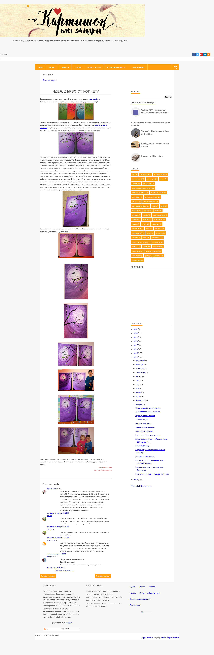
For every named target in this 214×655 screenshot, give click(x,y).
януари (139, 404)
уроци (145, 246)
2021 (136, 329)
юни (138, 384)
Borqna (49, 556)
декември (140, 360)
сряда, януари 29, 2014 (56, 567)
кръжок (145, 215)
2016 (136, 349)
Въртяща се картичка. (144, 431)
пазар (134, 224)
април (138, 392)
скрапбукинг (156, 237)
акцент (162, 179)
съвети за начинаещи (139, 242)
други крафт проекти (139, 206)
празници (155, 224)
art (133, 174)
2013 (136, 479)
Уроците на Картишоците (150, 593)
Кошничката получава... (145, 456)
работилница (136, 228)
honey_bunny (52, 488)
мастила (135, 219)
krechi (49, 516)
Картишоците (136, 179)
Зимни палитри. (141, 419)
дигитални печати (151, 197)
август (138, 376)
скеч (144, 237)
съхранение (156, 242)
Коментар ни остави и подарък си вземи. (152, 474)
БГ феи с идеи (159, 174)
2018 (136, 341)
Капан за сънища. (142, 445)
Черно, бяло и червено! (145, 427)
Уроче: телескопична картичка (147, 411)
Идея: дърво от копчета (145, 415)
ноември (139, 364)
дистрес (135, 201)
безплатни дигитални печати (141, 188)
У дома (133, 586)
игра (153, 206)
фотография (136, 251)
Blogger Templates (147, 638)
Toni (48, 529)
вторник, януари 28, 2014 (56, 554)
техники (134, 246)
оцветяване (158, 219)
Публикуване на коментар (64, 570)
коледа (134, 215)
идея (162, 206)
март (138, 396)
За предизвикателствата (140, 599)
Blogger (69, 622)
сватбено (135, 237)
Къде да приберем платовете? (148, 435)
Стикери (65, 67)
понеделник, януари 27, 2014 (58, 513)
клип (156, 210)
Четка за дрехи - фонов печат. (147, 408)
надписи (145, 219)
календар (135, 210)
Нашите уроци (94, 67)
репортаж (158, 228)
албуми (134, 183)
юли (138, 380)
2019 (136, 337)
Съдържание (138, 67)
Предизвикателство (116, 67)
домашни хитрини (149, 201)
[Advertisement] (147, 305)
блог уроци (135, 197)
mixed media (144, 174)
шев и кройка (136, 260)
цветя (147, 256)
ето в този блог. (94, 99)
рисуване (159, 233)
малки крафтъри (158, 215)
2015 (136, 353)
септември (140, 372)
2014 (136, 357)
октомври (140, 368)
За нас (52, 67)
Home (40, 67)
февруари (140, 400)
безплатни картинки (138, 192)
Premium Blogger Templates (170, 638)
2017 (136, 345)
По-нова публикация (48, 576)
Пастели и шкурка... (143, 423)
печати (144, 224)
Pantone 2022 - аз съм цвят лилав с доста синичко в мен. (155, 111)
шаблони (157, 256)
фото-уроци (157, 246)
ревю (147, 228)
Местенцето (151, 179)
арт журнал (147, 183)
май (137, 388)
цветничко (135, 256)
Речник (77, 67)
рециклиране (136, 233)
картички (146, 210)
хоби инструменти (152, 251)
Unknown (50, 540)
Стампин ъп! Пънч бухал (152, 155)
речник (149, 233)
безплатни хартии (157, 192)
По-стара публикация (103, 576)
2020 (136, 333)
